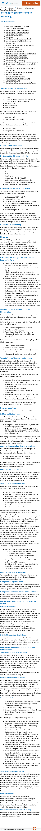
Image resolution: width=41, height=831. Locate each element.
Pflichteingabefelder (13, 47)
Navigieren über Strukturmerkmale (17, 30)
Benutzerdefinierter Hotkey (15, 74)
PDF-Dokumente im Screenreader (17, 58)
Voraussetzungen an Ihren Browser (17, 26)
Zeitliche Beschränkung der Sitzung (18, 79)
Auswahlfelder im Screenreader (16, 56)
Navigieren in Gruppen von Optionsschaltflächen (22, 62)
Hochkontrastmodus (13, 81)
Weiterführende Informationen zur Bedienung (21, 83)
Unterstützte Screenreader (15, 28)
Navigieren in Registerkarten (15, 60)
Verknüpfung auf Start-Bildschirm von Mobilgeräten (18, 42)
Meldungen (9, 37)
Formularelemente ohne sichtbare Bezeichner (21, 53)
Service (19, 8)
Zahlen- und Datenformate (14, 49)
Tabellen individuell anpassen (15, 77)
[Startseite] (7, 3)
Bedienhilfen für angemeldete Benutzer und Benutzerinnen (20, 69)
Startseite (11, 8)
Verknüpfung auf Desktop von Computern (20, 45)
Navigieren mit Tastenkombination (17, 33)
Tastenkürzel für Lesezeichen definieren (19, 72)
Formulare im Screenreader (15, 51)
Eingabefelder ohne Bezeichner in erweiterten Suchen (21, 65)
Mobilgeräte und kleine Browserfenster (19, 39)
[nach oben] (34, 829)
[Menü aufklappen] (2, 3)
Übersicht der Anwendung (14, 35)
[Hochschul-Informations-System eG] (14, 3)
